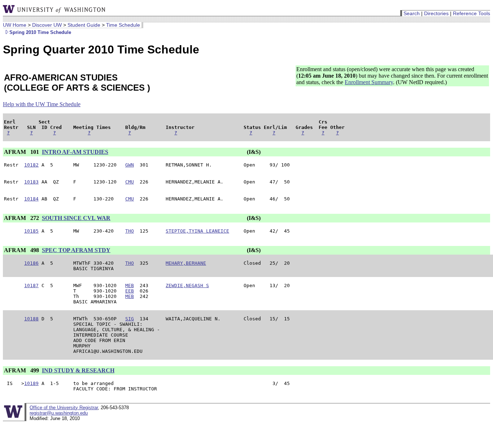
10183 (31, 182)
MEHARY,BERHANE (186, 263)
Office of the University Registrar (64, 407)
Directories (436, 13)
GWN (129, 165)
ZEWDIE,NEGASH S (187, 285)
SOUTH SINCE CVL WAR (76, 218)
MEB (129, 285)
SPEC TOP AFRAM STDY (76, 250)
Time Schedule (123, 25)
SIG (129, 318)
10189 (31, 383)
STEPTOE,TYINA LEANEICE (197, 231)
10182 (31, 165)
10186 (31, 263)
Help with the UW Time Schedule (41, 104)
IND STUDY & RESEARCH (78, 370)
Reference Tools (471, 13)
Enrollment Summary (369, 82)
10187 (31, 285)
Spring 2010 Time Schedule (40, 32)
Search (411, 13)
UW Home (14, 25)
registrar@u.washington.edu (59, 413)
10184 (31, 199)
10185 (31, 231)
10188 (31, 318)
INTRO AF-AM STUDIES (75, 152)
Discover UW (47, 25)
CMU (129, 182)
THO (129, 231)
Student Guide (83, 25)
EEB (129, 291)
